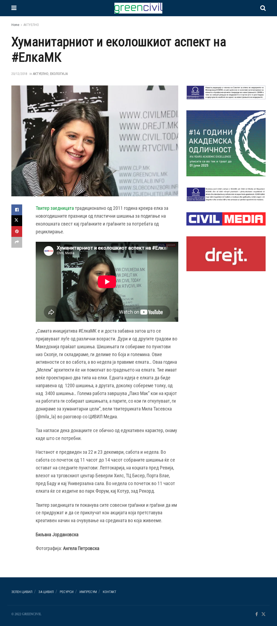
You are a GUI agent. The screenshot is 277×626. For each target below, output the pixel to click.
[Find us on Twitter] (263, 614)
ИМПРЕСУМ (88, 592)
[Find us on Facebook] (256, 614)
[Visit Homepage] (138, 8)
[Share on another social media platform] (16, 242)
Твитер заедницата (55, 208)
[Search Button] (263, 8)
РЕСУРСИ (67, 592)
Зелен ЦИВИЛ (21, 592)
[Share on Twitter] (16, 220)
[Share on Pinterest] (16, 231)
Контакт (109, 592)
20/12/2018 (19, 74)
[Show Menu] (14, 8)
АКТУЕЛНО (31, 25)
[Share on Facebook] (16, 209)
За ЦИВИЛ (46, 592)
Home (15, 25)
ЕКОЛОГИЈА (59, 74)
